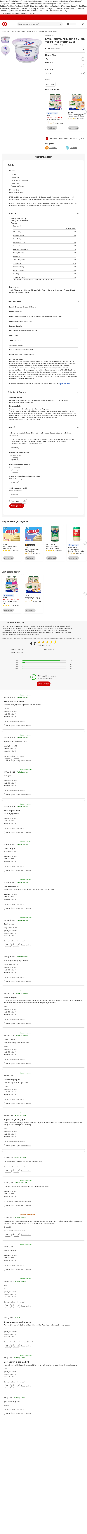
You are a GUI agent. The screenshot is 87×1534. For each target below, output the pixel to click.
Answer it (15, 447)
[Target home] (4, 24)
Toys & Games (46, 6)
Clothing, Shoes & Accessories (52, 1)
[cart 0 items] (82, 24)
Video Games (71, 6)
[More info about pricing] (83, 48)
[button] (52, 45)
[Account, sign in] (72, 24)
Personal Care (58, 4)
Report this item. (64, 384)
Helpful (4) (25, 443)
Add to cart (50, 84)
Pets (8, 6)
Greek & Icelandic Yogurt (48, 31)
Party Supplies (11, 8)
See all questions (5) (18, 501)
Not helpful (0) (33, 443)
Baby (46, 4)
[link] (52, 45)
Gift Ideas (21, 8)
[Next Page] (83, 59)
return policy (19, 419)
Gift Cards (28, 8)
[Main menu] (12, 24)
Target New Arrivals (7, 1)
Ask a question (17, 506)
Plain (47, 59)
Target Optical (53, 8)
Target (4, 31)
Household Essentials (35, 4)
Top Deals (14, 11)
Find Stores (33, 13)
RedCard (15, 13)
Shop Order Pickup (48, 11)
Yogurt (36, 31)
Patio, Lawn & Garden (13, 4)
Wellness (18, 6)
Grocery (24, 4)
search (61, 24)
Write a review (43, 684)
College (29, 1)
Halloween (36, 1)
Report (41, 443)
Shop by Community (40, 8)
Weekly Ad (37, 11)
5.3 (49, 73)
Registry (9, 13)
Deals (60, 8)
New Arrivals (75, 8)
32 (47, 73)
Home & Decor (69, 1)
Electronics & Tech (59, 6)
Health (12, 6)
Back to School (20, 1)
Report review (26, 725)
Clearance (67, 8)
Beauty (50, 4)
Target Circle (24, 13)
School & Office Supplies (31, 6)
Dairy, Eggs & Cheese (23, 31)
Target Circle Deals (25, 11)
